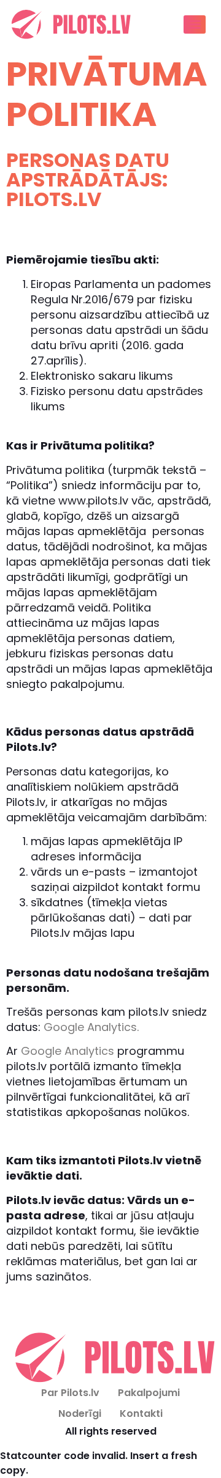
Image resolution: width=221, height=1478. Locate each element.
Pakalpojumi (149, 1393)
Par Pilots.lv (70, 1393)
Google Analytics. (91, 1027)
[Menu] (195, 24)
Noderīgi (79, 1413)
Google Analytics (67, 1051)
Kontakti (141, 1413)
